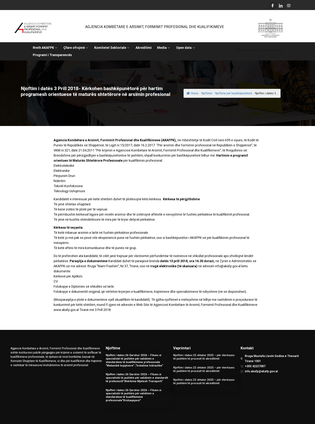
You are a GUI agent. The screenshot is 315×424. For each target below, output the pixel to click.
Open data (184, 48)
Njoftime (206, 93)
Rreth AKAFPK (43, 48)
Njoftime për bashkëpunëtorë (233, 93)
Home (194, 93)
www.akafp (62, 310)
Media (162, 48)
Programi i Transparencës (52, 55)
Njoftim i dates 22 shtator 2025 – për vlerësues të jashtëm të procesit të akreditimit (203, 357)
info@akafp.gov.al (228, 266)
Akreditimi (144, 48)
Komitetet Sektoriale (110, 48)
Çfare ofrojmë (74, 48)
